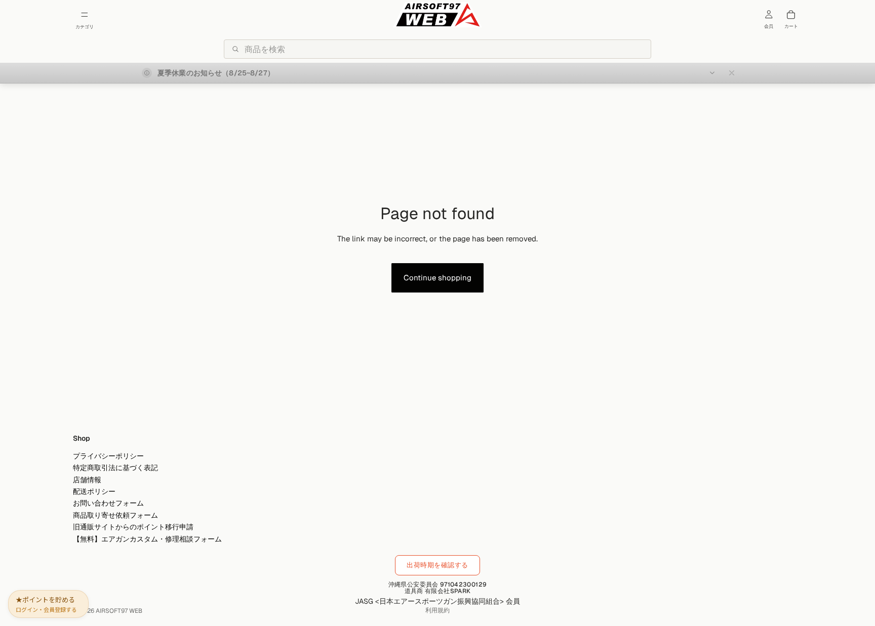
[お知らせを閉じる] (731, 73)
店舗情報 (87, 479)
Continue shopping (437, 277)
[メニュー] (84, 14)
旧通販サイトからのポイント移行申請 (133, 526)
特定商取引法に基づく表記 (115, 467)
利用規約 (437, 610)
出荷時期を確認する (437, 565)
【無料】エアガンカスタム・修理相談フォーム (147, 538)
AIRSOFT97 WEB (119, 611)
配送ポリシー (94, 491)
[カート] (791, 15)
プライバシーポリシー (108, 456)
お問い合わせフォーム (108, 503)
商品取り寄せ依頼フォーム (115, 515)
